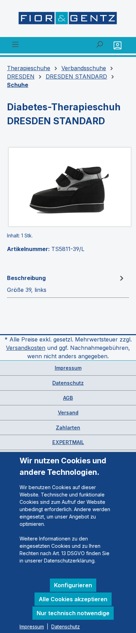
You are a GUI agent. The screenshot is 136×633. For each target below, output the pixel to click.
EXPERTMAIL (68, 442)
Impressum (68, 368)
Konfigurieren (73, 585)
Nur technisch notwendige (73, 613)
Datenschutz (68, 383)
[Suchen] (99, 44)
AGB (68, 398)
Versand (68, 412)
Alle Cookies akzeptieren (73, 599)
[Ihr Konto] (118, 45)
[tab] (66, 283)
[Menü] (15, 44)
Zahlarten (68, 427)
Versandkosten (25, 347)
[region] (68, 187)
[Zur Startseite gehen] (68, 19)
